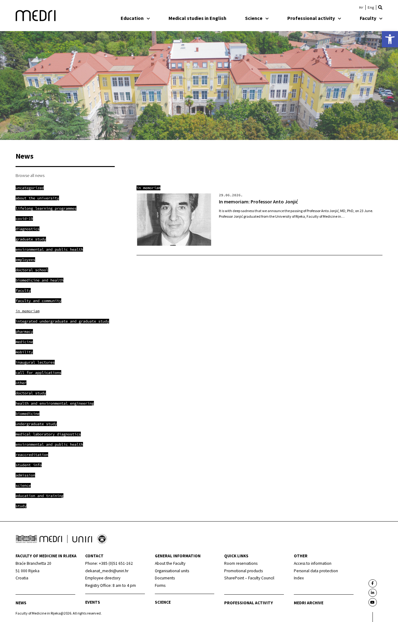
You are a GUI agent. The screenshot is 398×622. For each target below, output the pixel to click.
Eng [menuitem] (371, 7)
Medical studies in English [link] (197, 18)
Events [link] (92, 602)
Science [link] (253, 18)
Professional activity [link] (311, 18)
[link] (390, 39)
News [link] (21, 603)
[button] (380, 7)
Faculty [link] (368, 18)
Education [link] (132, 18)
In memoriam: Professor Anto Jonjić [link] (258, 201)
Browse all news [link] (30, 175)
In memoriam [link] (148, 187)
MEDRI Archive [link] (308, 603)
